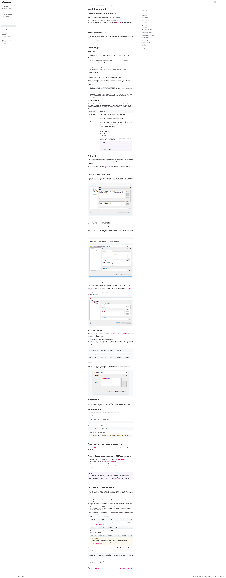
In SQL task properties (146, 37)
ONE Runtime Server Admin (7, 8)
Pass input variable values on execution (147, 45)
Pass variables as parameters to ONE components (148, 48)
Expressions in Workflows (7, 23)
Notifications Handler (6, 36)
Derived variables (145, 20)
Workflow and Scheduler (7, 14)
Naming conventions (146, 13)
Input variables (145, 17)
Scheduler (4, 38)
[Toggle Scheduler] (15, 38)
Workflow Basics (5, 16)
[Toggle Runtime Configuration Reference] (15, 11)
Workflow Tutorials (6, 18)
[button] (110, 199)
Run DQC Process (110, 461)
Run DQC (95, 294)
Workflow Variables (6, 25)
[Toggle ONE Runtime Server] (15, 6)
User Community (200, 576)
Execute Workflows (6, 22)
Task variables (145, 25)
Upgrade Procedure (6, 43)
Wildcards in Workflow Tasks (8, 27)
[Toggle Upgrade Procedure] (15, 44)
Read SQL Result (118, 22)
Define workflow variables (147, 29)
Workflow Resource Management (6, 30)
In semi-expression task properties (147, 33)
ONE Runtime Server (6, 6)
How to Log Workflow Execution (6, 33)
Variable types (144, 15)
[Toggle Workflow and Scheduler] (15, 14)
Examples (145, 18)
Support (194, 576)
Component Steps (121, 459)
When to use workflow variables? (148, 12)
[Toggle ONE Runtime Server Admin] (15, 8)
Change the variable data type (148, 50)
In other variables (145, 40)
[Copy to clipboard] (132, 238)
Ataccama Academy (208, 576)
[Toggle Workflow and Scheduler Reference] (15, 40)
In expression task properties (148, 35)
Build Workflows (5, 20)
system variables (126, 41)
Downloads (220, 1)
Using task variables (146, 42)
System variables (145, 24)
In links (143, 39)
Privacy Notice (222, 576)
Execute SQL (124, 333)
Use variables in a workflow (147, 30)
